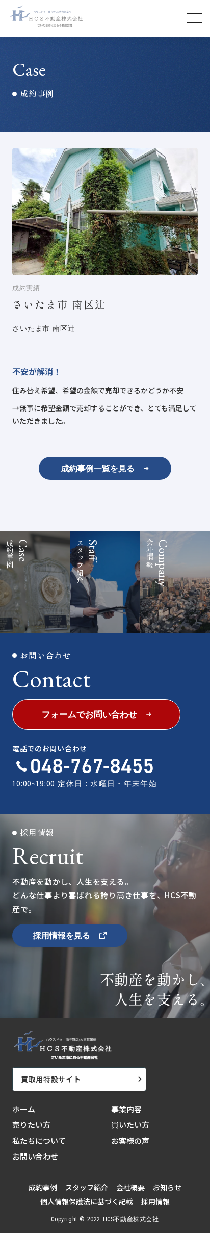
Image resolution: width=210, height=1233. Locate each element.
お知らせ (167, 1187)
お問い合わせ (35, 1156)
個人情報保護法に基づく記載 (86, 1201)
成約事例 (43, 1187)
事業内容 (126, 1108)
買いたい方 (130, 1124)
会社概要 (130, 1187)
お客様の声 (130, 1140)
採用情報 (155, 1201)
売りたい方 (31, 1124)
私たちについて (39, 1140)
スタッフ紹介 (86, 1187)
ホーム (23, 1108)
